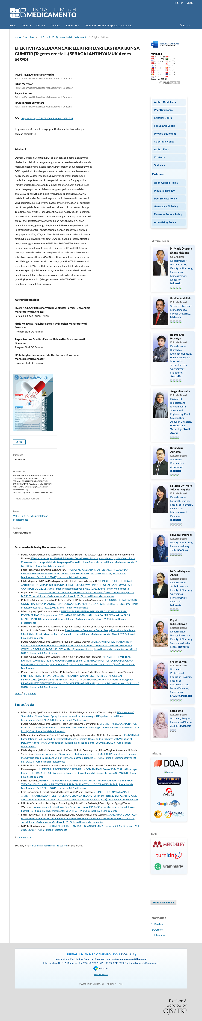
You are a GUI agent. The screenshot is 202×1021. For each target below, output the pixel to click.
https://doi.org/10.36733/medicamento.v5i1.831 (47, 118)
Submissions (72, 25)
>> (34, 693)
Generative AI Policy (166, 206)
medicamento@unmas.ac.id (145, 963)
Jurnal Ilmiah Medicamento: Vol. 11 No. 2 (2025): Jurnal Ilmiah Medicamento (76, 810)
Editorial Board (163, 118)
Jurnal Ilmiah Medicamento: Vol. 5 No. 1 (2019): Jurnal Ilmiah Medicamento (97, 799)
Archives (55, 25)
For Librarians (158, 935)
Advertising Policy (165, 222)
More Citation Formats (27, 498)
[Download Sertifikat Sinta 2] (169, 781)
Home (12, 25)
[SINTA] (169, 772)
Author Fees (161, 149)
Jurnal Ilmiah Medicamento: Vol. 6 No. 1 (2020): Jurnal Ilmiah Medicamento (88, 588)
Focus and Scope (164, 126)
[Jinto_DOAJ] (169, 763)
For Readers (157, 924)
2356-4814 (128, 954)
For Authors (157, 929)
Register (178, 2)
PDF (20, 442)
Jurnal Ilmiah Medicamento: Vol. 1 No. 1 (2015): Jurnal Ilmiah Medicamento (73, 596)
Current (40, 25)
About (25, 25)
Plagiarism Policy (164, 190)
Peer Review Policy (165, 198)
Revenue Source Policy (168, 214)
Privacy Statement (165, 133)
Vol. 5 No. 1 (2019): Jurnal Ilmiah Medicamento (63, 37)
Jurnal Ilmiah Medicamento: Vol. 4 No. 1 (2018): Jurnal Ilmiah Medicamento (62, 822)
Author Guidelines (165, 102)
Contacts (159, 157)
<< (16, 693)
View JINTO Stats (101, 975)
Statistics (159, 165)
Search (186, 25)
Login (190, 2)
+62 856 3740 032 (113, 963)
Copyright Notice (164, 141)
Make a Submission (163, 902)
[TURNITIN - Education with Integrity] (169, 855)
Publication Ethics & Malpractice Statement (108, 25)
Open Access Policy (166, 182)
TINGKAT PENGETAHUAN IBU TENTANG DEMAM (75, 825)
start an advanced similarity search (48, 845)
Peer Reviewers (163, 110)
